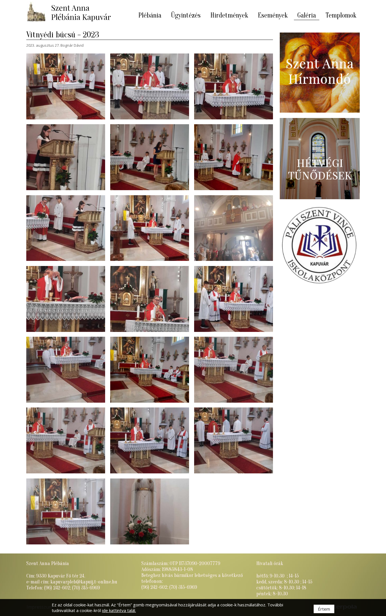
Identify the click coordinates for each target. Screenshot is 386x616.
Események (273, 15)
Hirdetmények (229, 15)
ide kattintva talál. (119, 610)
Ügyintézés (186, 15)
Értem (324, 609)
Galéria (306, 15)
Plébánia (149, 15)
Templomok (341, 15)
